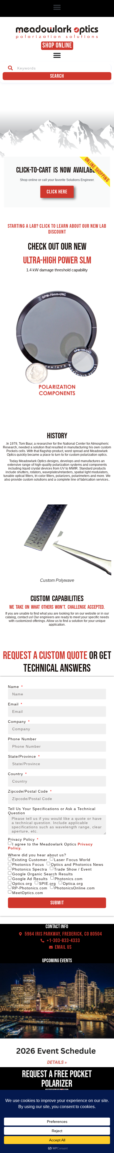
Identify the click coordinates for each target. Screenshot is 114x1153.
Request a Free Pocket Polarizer (57, 1079)
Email (14, 704)
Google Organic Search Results (42, 874)
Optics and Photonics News (77, 864)
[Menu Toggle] (57, 55)
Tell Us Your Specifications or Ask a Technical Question (51, 811)
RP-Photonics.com (29, 888)
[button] (57, 7)
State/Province (22, 756)
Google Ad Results (30, 879)
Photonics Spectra (29, 869)
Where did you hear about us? (37, 855)
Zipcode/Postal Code (28, 791)
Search (57, 76)
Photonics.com (69, 879)
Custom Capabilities (57, 598)
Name (14, 687)
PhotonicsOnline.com (74, 888)
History (57, 436)
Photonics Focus (28, 864)
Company (17, 721)
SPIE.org (47, 883)
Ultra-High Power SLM (57, 260)
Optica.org (73, 883)
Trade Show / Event (73, 869)
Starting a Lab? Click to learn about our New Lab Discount (57, 229)
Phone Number (22, 739)
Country (16, 774)
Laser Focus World (72, 860)
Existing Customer (29, 860)
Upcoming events (57, 960)
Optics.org (22, 883)
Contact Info (57, 926)
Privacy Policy (22, 839)
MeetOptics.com (27, 893)
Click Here (57, 192)
